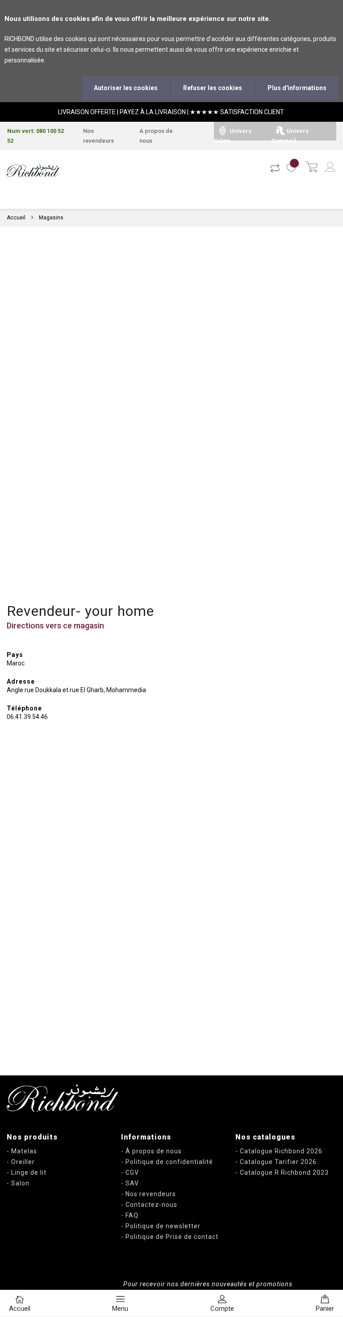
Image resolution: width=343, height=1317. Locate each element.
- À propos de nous (151, 1151)
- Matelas (22, 1151)
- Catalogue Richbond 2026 (278, 1151)
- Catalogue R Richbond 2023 (282, 1172)
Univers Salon (232, 136)
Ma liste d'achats (292, 168)
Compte (222, 1309)
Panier (325, 1309)
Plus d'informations (297, 87)
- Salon (18, 1183)
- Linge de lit (26, 1172)
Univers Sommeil (290, 136)
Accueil (16, 218)
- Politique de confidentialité (167, 1161)
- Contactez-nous (149, 1204)
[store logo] (33, 171)
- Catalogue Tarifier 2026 (276, 1161)
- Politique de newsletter (161, 1226)
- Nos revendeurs (148, 1193)
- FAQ (129, 1215)
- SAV (130, 1183)
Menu (120, 1309)
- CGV (130, 1172)
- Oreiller (21, 1161)
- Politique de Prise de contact (169, 1236)
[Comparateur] (275, 168)
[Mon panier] (311, 168)
